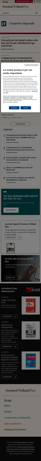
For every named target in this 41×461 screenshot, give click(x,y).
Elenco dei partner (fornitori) (10, 102)
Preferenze (14, 107)
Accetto (26, 107)
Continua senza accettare (32, 65)
